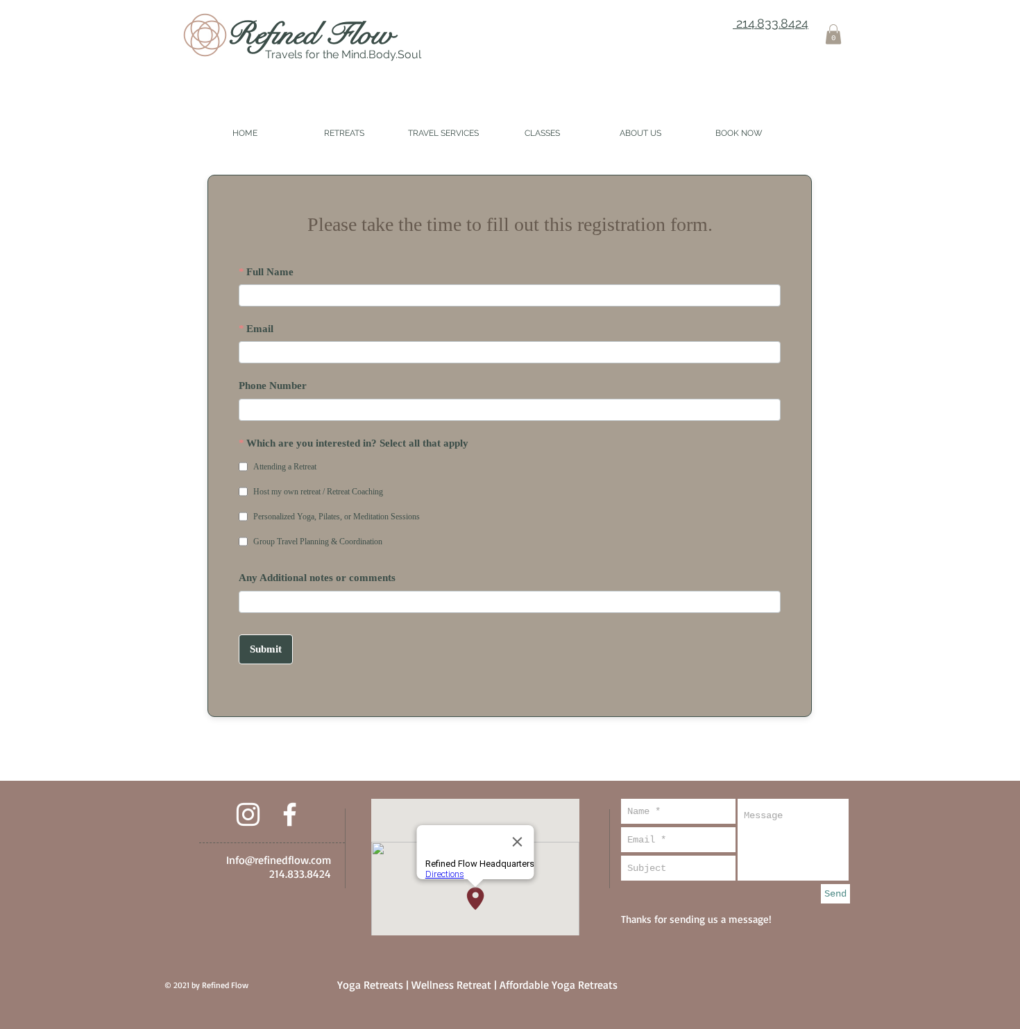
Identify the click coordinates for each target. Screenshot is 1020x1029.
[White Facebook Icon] (289, 814)
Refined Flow (310, 34)
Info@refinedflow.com (278, 860)
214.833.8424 (770, 23)
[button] (833, 34)
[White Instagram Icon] (248, 814)
